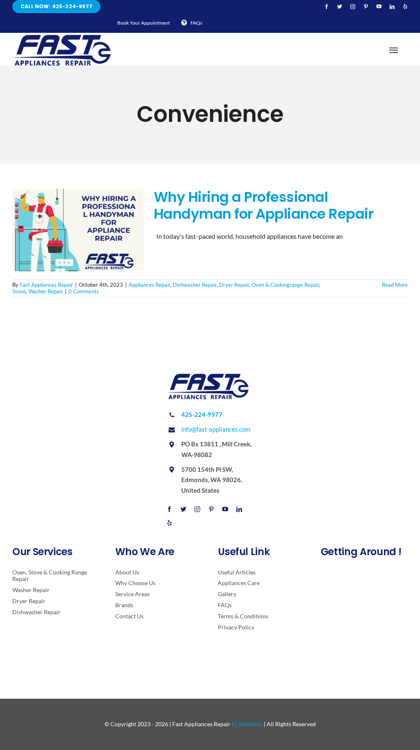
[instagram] (352, 6)
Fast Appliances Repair (46, 284)
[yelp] (405, 6)
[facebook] (326, 6)
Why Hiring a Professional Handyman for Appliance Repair (263, 205)
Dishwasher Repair (195, 284)
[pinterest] (365, 6)
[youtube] (379, 6)
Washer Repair (45, 291)
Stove (19, 291)
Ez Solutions (247, 723)
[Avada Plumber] (61, 38)
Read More (395, 284)
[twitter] (339, 6)
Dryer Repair (234, 284)
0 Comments (83, 291)
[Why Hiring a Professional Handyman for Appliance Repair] (78, 230)
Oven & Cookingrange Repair (285, 284)
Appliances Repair (149, 284)
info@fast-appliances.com (215, 429)
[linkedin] (392, 6)
